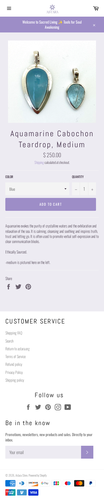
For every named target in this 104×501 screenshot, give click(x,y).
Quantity (78, 177)
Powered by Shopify (38, 475)
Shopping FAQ (13, 333)
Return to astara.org (17, 348)
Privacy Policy (14, 372)
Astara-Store (21, 475)
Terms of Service (15, 356)
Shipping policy (14, 380)
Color (9, 177)
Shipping (39, 162)
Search (9, 341)
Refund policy (13, 364)
